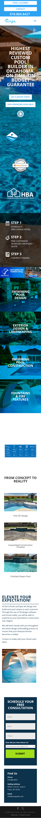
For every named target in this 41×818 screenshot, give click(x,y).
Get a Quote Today (20, 97)
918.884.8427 (20, 14)
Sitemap (14, 815)
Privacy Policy (24, 815)
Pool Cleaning (20, 3)
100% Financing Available (20, 104)
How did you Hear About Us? (17, 742)
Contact (20, 9)
